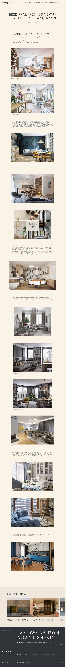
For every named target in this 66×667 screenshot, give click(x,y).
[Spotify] (6, 651)
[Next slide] (62, 609)
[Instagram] (2, 651)
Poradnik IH (29, 22)
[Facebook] (4, 651)
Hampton (44, 452)
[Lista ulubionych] (63, 3)
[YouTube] (10, 651)
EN (62, 662)
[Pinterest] (8, 651)
